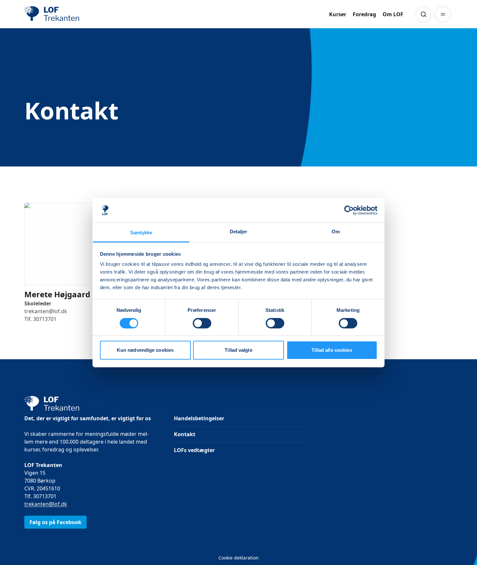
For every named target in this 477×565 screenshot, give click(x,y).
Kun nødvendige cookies (145, 350)
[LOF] (71, 14)
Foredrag (364, 14)
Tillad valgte (238, 350)
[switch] (202, 323)
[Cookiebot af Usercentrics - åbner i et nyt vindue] (349, 210)
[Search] (423, 14)
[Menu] (443, 14)
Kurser (337, 14)
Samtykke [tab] (141, 232)
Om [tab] (336, 231)
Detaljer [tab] (239, 231)
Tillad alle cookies (332, 350)
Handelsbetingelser (199, 418)
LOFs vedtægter (194, 450)
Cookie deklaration (238, 558)
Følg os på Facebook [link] (55, 522)
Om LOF (393, 14)
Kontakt (184, 434)
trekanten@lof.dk (45, 504)
